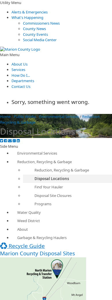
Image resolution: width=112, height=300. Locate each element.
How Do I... (20, 75)
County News (34, 28)
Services (18, 69)
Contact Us (20, 86)
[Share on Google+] (14, 141)
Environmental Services (59, 116)
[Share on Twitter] (1, 141)
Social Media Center (40, 39)
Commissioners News (41, 23)
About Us (19, 64)
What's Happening (27, 17)
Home (5, 116)
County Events (35, 34)
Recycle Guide (26, 246)
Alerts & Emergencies (29, 12)
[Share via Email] (10, 141)
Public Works (25, 116)
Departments (22, 80)
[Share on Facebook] (5, 141)
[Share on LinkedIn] (18, 141)
